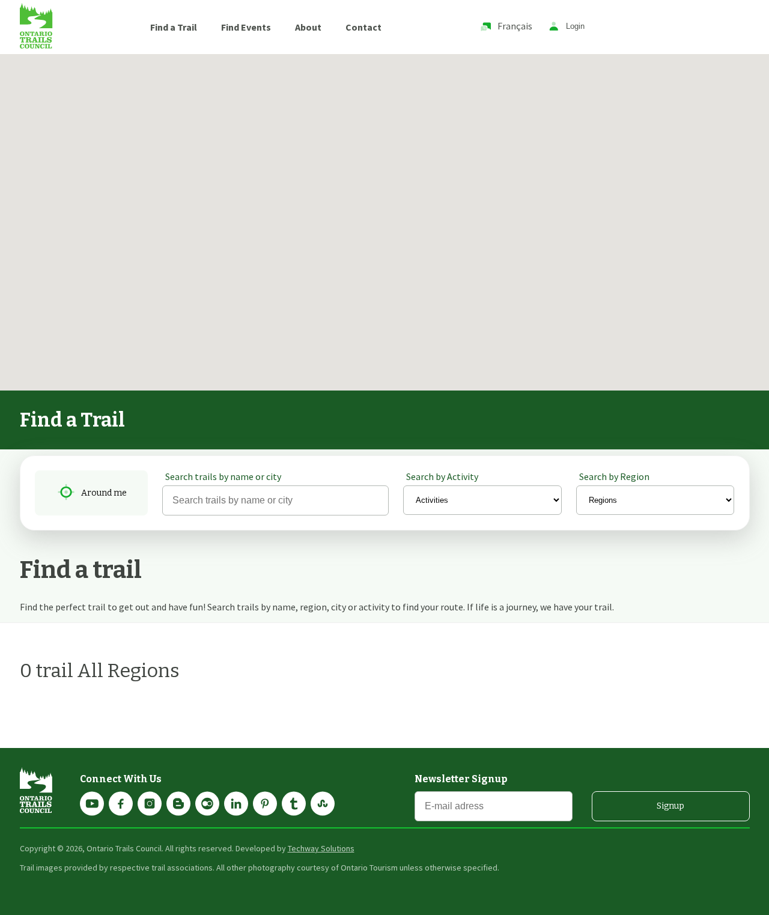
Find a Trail (173, 27)
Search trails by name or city (223, 476)
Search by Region (614, 476)
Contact (363, 27)
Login (575, 26)
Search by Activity (442, 476)
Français (514, 26)
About (308, 27)
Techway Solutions (321, 848)
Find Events (246, 27)
